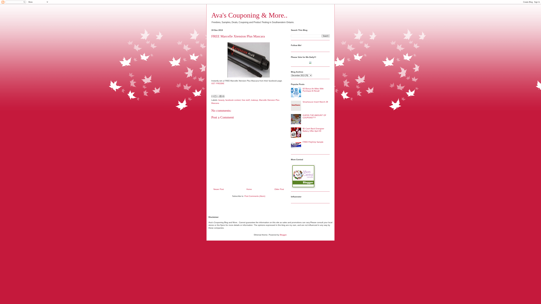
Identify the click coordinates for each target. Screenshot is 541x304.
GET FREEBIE (217, 83)
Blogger (283, 235)
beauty (221, 100)
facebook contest (233, 100)
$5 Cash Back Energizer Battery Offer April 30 (313, 129)
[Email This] (212, 96)
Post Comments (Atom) (254, 196)
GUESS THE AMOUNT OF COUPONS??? (314, 116)
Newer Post (218, 189)
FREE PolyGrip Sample (313, 142)
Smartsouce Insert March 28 (315, 102)
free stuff (246, 100)
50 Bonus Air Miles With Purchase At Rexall (313, 90)
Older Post (279, 189)
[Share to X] (218, 96)
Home (249, 189)
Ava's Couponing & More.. (249, 15)
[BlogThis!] (215, 96)
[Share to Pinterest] (223, 96)
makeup (254, 100)
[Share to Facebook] (220, 96)
